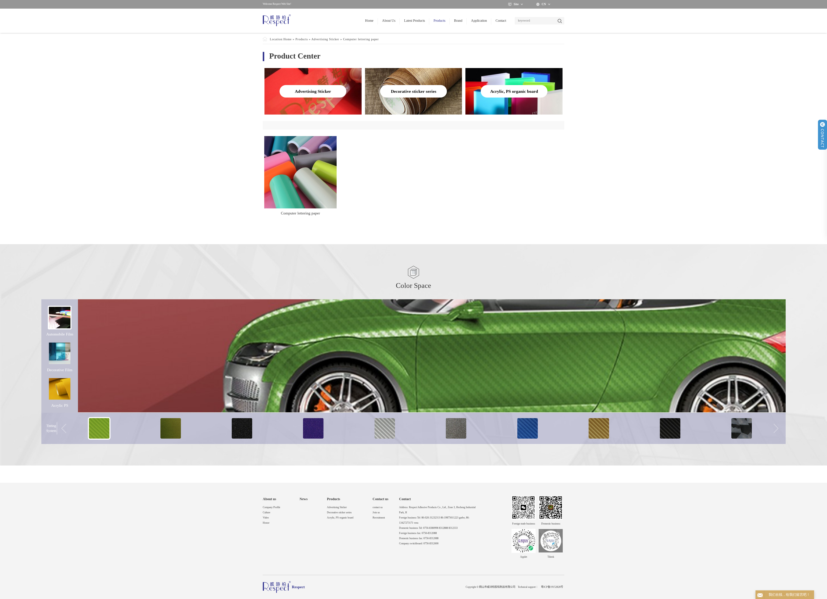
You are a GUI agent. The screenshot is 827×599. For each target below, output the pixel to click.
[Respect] (277, 21)
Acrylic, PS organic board (340, 517)
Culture (266, 512)
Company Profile (271, 507)
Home (369, 20)
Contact (501, 20)
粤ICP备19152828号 (552, 586)
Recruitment (379, 517)
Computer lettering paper (361, 39)
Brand (458, 20)
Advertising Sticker (325, 39)
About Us (388, 20)
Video (266, 517)
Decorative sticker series (339, 512)
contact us (378, 507)
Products (439, 20)
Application (479, 20)
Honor (266, 522)
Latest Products (414, 20)
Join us (376, 512)
